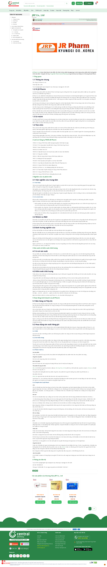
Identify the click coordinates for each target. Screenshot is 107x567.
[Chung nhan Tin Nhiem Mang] (91, 563)
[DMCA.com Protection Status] (95, 562)
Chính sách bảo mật (67, 529)
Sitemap (57, 547)
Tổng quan (14, 17)
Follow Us (11, 552)
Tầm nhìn (15, 24)
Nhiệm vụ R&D (16, 35)
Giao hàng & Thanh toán (60, 543)
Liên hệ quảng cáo (41, 547)
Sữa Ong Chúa (59, 368)
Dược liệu (46, 10)
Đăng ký (90, 3)
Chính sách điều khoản (60, 536)
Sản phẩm (18, 10)
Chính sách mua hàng (59, 538)
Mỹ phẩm (26, 10)
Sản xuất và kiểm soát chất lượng (18, 39)
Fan (14, 548)
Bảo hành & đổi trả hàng (60, 541)
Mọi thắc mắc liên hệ (79, 532)
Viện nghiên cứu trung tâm (18, 29)
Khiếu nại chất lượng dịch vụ (43, 545)
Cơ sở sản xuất (16, 41)
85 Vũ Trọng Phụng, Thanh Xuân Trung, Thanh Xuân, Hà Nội (86, 542)
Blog (72, 10)
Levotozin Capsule (40, 496)
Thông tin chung (16, 19)
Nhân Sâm (35, 376)
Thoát (79, 529)
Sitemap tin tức (63, 547)
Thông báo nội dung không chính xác (45, 543)
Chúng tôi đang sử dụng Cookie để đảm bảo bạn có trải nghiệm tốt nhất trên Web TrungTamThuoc (49, 529)
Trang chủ (11, 10)
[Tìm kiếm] (66, 3)
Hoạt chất (58, 10)
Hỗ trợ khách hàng (42, 532)
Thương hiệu (66, 10)
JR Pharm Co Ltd (37, 72)
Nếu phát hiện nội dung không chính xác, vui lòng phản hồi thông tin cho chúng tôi (49, 23)
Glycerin (64, 447)
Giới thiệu (16, 31)
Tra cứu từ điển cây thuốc (29, 6)
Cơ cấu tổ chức (17, 33)
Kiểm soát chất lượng (17, 42)
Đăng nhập (79, 3)
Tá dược (52, 10)
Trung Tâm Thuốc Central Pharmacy (59, 74)
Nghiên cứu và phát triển (16, 28)
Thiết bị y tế (38, 10)
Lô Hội (64, 368)
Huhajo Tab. (72, 496)
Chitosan (90, 368)
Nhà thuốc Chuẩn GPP (42, 539)
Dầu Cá (34, 368)
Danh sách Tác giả (59, 545)
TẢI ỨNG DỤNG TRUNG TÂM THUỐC (82, 546)
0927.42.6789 (83, 538)
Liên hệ (77, 10)
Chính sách (58, 532)
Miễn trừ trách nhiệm (41, 541)
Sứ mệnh (15, 22)
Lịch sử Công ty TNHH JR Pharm (17, 26)
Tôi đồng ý (74, 529)
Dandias (56, 496)
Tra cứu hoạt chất (41, 6)
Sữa (32, 10)
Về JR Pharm (15, 20)
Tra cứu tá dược (50, 6)
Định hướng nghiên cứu (17, 37)
